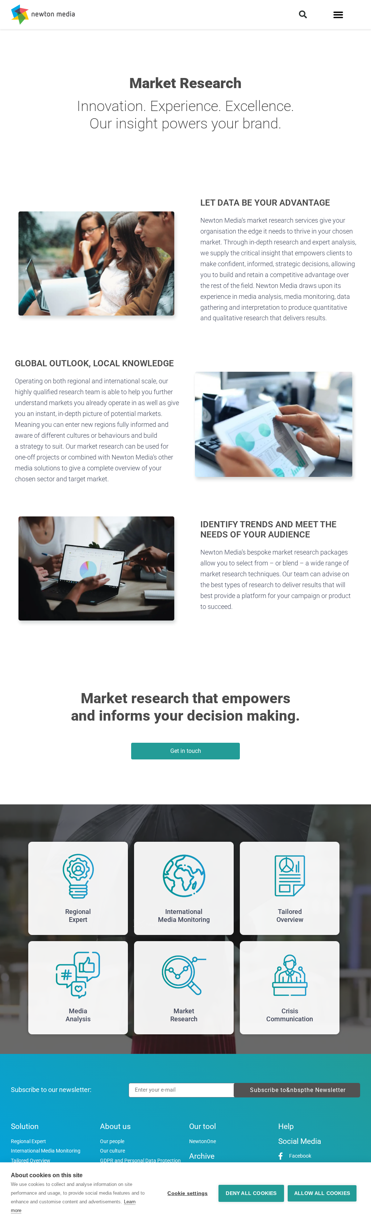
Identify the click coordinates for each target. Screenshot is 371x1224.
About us (115, 1126)
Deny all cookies (251, 1193)
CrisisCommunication (289, 1015)
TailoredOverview (289, 915)
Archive (201, 1156)
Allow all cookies (322, 1193)
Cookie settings (187, 1193)
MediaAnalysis (78, 1015)
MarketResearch (183, 1015)
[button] (303, 14)
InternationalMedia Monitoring (184, 915)
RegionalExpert (78, 915)
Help (286, 1126)
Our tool (202, 1126)
